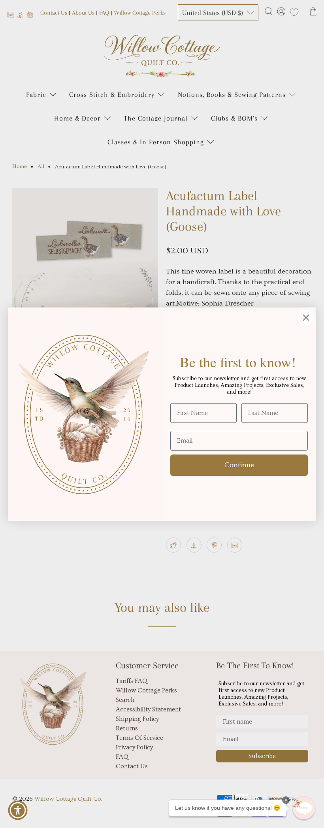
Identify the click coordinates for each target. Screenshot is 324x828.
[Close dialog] (306, 317)
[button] (303, 807)
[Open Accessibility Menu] (18, 810)
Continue (239, 465)
